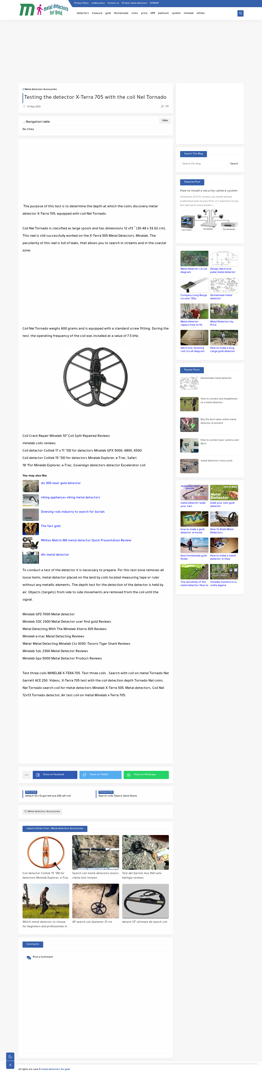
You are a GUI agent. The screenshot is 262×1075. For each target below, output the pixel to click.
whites (201, 13)
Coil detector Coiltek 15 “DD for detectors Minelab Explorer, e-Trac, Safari (46, 876)
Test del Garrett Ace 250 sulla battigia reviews (141, 876)
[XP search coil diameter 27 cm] (95, 901)
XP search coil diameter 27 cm (92, 922)
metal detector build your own (193, 505)
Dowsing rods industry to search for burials (73, 512)
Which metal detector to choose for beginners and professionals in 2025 (45, 925)
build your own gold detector (222, 505)
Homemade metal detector (221, 297)
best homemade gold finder (194, 558)
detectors (83, 13)
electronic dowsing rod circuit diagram (192, 350)
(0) (167, 106)
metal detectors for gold (55, 1069)
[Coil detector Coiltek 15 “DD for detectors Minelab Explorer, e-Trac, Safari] (46, 852)
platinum (163, 13)
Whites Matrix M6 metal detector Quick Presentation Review (86, 541)
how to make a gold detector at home (192, 531)
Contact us (113, 3)
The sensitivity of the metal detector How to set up (194, 584)
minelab (189, 13)
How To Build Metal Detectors (221, 531)
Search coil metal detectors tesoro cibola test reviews (95, 876)
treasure (97, 13)
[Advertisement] (131, 51)
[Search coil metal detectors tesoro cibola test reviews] (95, 852)
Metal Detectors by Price (222, 324)
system (176, 13)
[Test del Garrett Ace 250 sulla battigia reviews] (145, 852)
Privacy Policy (81, 3)
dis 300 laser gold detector (61, 483)
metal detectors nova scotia (216, 461)
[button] (55, 775)
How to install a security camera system (208, 191)
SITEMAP (154, 3)
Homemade (121, 13)
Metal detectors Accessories (41, 89)
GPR (152, 13)
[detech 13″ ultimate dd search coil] (145, 901)
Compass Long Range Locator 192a (194, 297)
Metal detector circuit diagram (194, 271)
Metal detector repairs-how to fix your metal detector (193, 324)
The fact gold (50, 526)
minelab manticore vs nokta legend (223, 584)
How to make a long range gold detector (222, 350)
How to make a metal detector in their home (223, 558)
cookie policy (98, 3)
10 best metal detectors (134, 3)
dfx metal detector (55, 555)
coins (134, 13)
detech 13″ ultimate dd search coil (144, 922)
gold (108, 13)
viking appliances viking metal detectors (70, 498)
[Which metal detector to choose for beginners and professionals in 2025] (46, 901)
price (144, 13)
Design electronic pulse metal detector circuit (223, 271)
